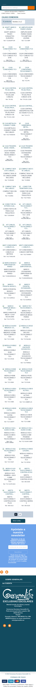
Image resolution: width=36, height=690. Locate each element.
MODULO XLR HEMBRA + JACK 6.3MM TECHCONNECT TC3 (10, 477)
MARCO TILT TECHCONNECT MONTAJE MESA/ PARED (26, 314)
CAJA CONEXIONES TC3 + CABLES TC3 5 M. (10, 76)
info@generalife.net (18, 620)
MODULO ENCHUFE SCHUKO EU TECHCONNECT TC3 (26, 356)
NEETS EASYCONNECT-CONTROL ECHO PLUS (10, 500)
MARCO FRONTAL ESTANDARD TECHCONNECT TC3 (26, 294)
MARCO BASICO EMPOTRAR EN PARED (10, 271)
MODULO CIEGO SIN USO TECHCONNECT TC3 (26, 333)
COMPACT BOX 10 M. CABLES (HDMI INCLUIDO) (9, 175)
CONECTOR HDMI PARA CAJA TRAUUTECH (26, 193)
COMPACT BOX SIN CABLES (10, 192)
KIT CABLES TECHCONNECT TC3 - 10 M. (26, 213)
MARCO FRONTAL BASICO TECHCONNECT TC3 (9, 292)
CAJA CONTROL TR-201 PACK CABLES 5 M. (10, 112)
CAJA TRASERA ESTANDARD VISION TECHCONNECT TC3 (26, 155)
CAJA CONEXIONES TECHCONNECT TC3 (26, 76)
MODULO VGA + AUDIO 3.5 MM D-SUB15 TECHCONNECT (10, 436)
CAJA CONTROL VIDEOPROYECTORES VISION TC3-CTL (26, 111)
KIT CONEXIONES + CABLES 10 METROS (10, 252)
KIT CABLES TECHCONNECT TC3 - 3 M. (10, 233)
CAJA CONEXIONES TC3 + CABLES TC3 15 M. (26, 56)
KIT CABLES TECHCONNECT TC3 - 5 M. (26, 233)
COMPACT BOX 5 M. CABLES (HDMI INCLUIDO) (26, 175)
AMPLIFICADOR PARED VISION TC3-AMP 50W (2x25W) (26, 35)
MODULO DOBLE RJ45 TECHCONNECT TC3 (10, 353)
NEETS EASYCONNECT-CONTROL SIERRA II (26, 500)
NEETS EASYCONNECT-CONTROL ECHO (26, 477)
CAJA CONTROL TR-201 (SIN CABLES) (10, 95)
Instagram (6, 572)
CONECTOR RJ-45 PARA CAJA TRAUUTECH (9, 211)
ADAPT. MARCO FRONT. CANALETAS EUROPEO (9, 35)
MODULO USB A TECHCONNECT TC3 (10, 397)
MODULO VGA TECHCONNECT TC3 (10, 457)
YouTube (1, 572)
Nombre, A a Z (18, 22)
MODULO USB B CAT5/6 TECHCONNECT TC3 (10, 416)
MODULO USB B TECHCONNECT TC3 (26, 417)
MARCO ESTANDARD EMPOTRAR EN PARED (26, 272)
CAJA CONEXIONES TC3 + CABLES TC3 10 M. (10, 56)
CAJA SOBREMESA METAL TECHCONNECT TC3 (26, 133)
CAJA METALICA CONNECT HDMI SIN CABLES (10, 130)
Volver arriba (18, 521)
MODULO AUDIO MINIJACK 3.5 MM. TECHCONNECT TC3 (10, 333)
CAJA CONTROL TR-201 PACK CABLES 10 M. (26, 95)
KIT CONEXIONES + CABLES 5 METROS (26, 251)
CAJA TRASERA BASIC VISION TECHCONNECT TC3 (10, 154)
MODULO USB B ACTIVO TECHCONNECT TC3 (26, 396)
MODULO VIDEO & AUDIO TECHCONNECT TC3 (26, 456)
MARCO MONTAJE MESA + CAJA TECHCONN (9, 315)
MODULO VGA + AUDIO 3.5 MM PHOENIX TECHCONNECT (26, 436)
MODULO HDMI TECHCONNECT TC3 (10, 378)
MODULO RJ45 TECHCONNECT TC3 (26, 378)
